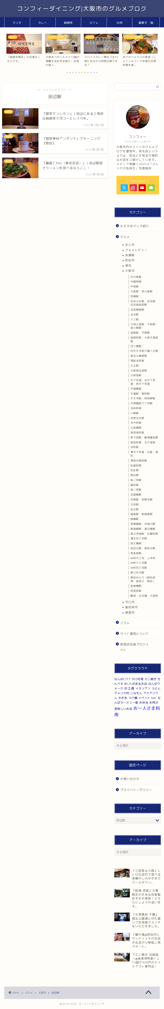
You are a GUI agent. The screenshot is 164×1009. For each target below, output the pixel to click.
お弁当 (143, 702)
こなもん (136, 693)
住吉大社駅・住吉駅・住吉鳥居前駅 (144, 303)
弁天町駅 (136, 423)
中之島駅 (136, 277)
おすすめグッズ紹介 (134, 226)
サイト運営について (134, 634)
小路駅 (134, 413)
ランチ (17, 22)
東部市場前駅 (138, 460)
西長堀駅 (136, 553)
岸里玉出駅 (137, 418)
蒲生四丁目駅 (138, 538)
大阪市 (130, 271)
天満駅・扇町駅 (140, 393)
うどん (156, 688)
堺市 (128, 265)
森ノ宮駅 (136, 489)
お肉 (120, 22)
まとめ (130, 245)
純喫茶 (68, 22)
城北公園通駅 (138, 356)
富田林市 (131, 607)
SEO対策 (138, 679)
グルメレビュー (136, 250)
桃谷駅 (134, 475)
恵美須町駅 (137, 432)
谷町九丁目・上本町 (142, 558)
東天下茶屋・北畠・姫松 (144, 453)
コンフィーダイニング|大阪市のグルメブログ (82, 8)
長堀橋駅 (136, 586)
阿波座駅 (136, 591)
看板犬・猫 (145, 22)
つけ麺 (132, 698)
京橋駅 (134, 296)
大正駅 (134, 365)
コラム (125, 623)
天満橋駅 (136, 389)
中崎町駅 (136, 281)
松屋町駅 (136, 465)
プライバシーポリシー (136, 790)
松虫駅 (134, 470)
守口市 (130, 602)
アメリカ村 (121, 693)
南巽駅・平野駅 (140, 332)
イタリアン (143, 688)
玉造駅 (134, 504)
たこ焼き (151, 679)
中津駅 (134, 286)
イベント (144, 698)
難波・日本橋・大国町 (144, 596)
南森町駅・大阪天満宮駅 (144, 339)
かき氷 (122, 698)
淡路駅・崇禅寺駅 (141, 499)
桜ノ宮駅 (136, 480)
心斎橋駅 (136, 427)
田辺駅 (134, 509)
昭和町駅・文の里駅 (142, 442)
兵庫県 (130, 255)
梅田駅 (134, 485)
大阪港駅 (136, 375)
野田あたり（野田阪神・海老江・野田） (142, 579)
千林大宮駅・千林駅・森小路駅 (144, 326)
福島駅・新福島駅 (141, 514)
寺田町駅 (136, 408)
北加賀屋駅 (137, 309)
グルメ (125, 237)
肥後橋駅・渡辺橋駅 (142, 529)
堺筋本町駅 (137, 360)
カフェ (93, 22)
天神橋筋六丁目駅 (141, 403)
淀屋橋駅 (136, 494)
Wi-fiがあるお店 (135, 684)
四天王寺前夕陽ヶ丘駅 (144, 351)
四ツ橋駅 (136, 346)
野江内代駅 (137, 572)
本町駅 (134, 447)
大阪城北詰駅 (138, 370)
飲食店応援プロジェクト (134, 647)
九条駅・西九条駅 (141, 291)
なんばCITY (122, 679)
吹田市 (130, 260)
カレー (42, 22)
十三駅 (134, 319)
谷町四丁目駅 (138, 568)
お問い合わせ (129, 779)
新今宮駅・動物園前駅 (144, 437)
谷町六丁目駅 (138, 563)
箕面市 (130, 612)
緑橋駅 (134, 519)
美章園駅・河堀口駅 (142, 524)
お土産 (129, 688)
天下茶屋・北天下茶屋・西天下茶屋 (142, 382)
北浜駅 (134, 314)
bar (154, 698)
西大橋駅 (136, 543)
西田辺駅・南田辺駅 (142, 548)
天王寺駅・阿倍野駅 (142, 398)
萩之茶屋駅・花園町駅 (144, 534)
